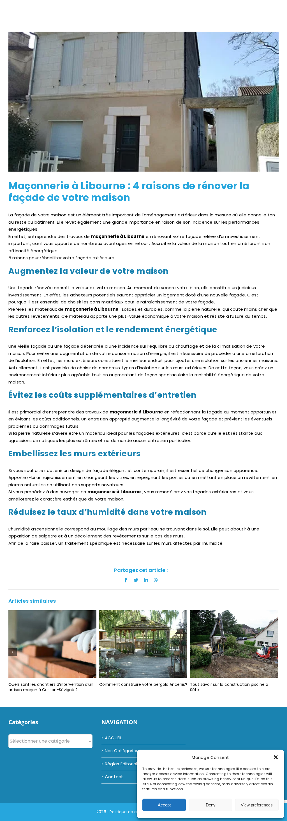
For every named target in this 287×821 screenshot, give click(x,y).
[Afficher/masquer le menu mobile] (279, 10)
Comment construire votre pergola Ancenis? (52, 684)
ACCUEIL (113, 738)
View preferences (257, 805)
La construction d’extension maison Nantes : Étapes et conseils (233, 687)
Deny (211, 805)
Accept (164, 805)
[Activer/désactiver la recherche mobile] (267, 9)
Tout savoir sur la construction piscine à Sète (138, 687)
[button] (276, 757)
